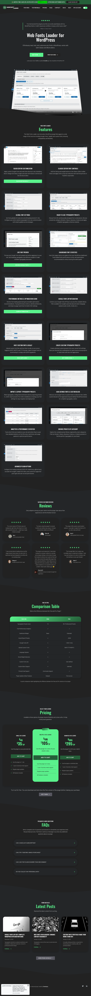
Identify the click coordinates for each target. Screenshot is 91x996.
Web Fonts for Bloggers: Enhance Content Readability (44, 936)
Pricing (45, 7)
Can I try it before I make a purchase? (28, 852)
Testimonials (36, 7)
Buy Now (35, 55)
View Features (51, 55)
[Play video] (45, 91)
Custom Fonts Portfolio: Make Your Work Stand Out (74, 936)
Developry (45, 986)
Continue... (7, 948)
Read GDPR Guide (22, 358)
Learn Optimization (22, 311)
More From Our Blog (44, 958)
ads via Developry (16, 993)
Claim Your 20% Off (72, 2)
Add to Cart (21, 756)
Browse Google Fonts (22, 265)
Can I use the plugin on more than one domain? (31, 862)
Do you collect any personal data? (27, 871)
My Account (77, 7)
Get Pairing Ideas (67, 358)
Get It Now (44, 794)
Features (26, 7)
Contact (57, 7)
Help (69, 7)
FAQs (50, 7)
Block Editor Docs (22, 181)
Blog (64, 7)
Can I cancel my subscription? (26, 843)
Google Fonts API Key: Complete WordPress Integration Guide (15, 936)
